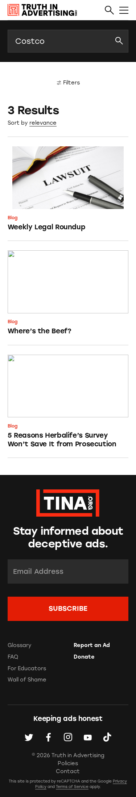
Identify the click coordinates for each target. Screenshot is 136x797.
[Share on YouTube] (88, 737)
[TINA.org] (67, 501)
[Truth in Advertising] (42, 10)
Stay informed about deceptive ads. (68, 537)
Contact (68, 771)
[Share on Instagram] (68, 737)
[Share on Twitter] (29, 737)
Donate (84, 657)
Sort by (18, 123)
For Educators (27, 668)
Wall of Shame (27, 679)
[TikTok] (107, 737)
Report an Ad (92, 645)
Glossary (20, 645)
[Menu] (123, 10)
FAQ (13, 657)
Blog (12, 217)
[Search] (109, 10)
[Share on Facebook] (48, 737)
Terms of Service (72, 786)
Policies (68, 763)
